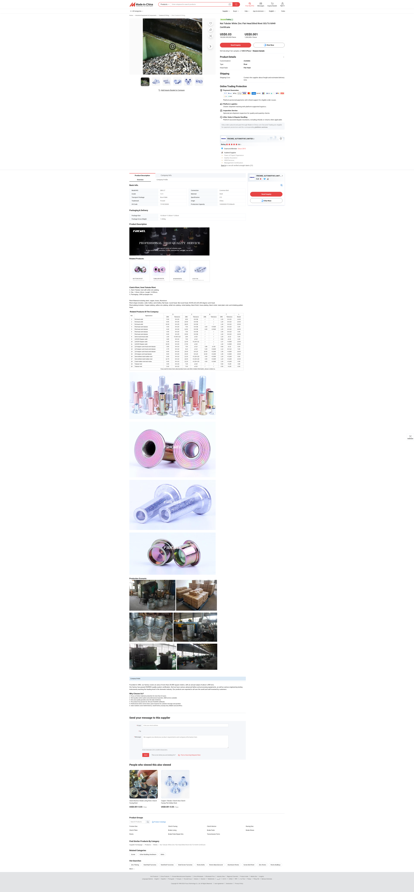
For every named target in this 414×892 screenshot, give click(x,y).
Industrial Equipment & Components (145, 15)
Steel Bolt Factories (167, 865)
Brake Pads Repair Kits (175, 834)
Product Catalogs (160, 822)
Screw (133, 854)
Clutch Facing (172, 826)
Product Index (244, 876)
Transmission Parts (213, 834)
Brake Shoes (250, 830)
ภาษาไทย (242, 879)
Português (171, 879)
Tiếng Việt (256, 879)
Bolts (162, 854)
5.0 (257, 179)
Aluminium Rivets (233, 865)
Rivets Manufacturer (216, 865)
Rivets (131, 834)
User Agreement (219, 883)
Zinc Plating (135, 865)
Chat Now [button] (270, 45)
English (156, 879)
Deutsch (203, 879)
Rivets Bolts (201, 865)
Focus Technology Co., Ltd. (193, 883)
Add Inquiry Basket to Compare (173, 90)
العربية (218, 879)
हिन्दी (236, 879)
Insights (261, 876)
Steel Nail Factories (149, 865)
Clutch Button (211, 826)
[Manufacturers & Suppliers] (141, 4)
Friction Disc (133, 826)
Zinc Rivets (262, 865)
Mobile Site (254, 876)
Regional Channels (232, 876)
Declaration (229, 883)
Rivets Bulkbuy (275, 865)
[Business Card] (281, 185)
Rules (283, 11)
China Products (164, 876)
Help (246, 11)
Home (131, 15)
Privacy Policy (239, 883)
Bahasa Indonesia (267, 879)
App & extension (258, 11)
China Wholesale (198, 876)
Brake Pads (211, 830)
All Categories (136, 11)
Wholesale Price (210, 876)
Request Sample (258, 51)
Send (145, 755)
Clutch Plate (133, 830)
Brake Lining (172, 830)
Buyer (235, 11)
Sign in (282, 6)
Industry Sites (221, 876)
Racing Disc (250, 826)
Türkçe (249, 879)
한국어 (224, 879)
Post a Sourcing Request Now (189, 755)
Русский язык (188, 879)
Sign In (223, 165)
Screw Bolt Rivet (249, 865)
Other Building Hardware (148, 854)
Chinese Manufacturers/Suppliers (181, 876)
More (131, 869)
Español (163, 879)
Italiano (196, 879)
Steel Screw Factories (185, 865)
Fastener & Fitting (164, 15)
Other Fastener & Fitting (178, 15)
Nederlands (211, 879)
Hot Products (154, 876)
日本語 (231, 879)
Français (178, 879)
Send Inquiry (236, 45)
